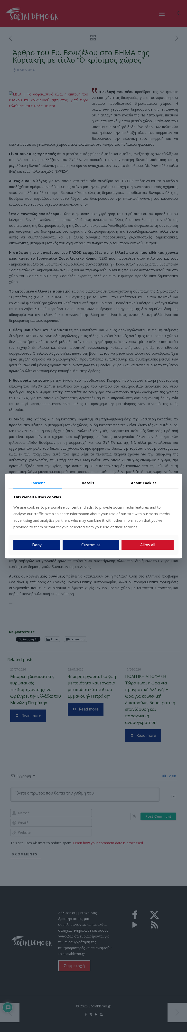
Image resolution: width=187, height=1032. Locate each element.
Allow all (147, 545)
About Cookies (144, 482)
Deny (37, 545)
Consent (37, 482)
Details (88, 482)
